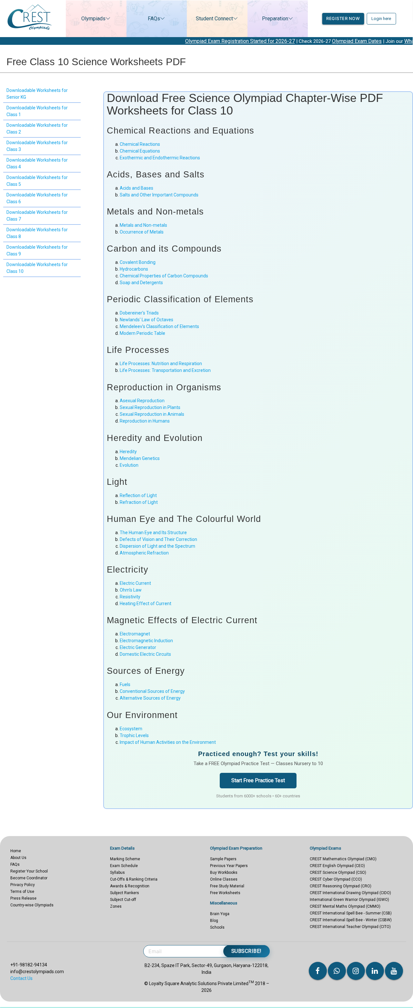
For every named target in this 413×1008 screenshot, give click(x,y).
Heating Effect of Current (145, 603)
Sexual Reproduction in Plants (150, 407)
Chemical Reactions (140, 144)
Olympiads (93, 18)
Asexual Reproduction (142, 400)
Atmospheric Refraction (144, 552)
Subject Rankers (124, 893)
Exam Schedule (124, 865)
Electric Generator (138, 647)
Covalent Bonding (138, 262)
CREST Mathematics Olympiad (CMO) (343, 859)
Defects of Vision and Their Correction (158, 539)
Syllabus (117, 872)
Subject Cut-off (123, 899)
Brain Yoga (219, 914)
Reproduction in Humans (145, 421)
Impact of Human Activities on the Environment (168, 742)
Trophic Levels (134, 735)
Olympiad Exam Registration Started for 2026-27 (208, 41)
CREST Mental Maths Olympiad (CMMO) (345, 906)
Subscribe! (246, 951)
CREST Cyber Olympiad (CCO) (336, 879)
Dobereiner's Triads (139, 312)
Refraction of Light (139, 502)
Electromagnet (135, 633)
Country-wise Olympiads (32, 905)
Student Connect (214, 18)
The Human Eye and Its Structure (153, 532)
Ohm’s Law (131, 590)
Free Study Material (227, 886)
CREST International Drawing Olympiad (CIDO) (350, 893)
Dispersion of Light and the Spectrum (157, 546)
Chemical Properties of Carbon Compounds (164, 275)
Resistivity (130, 596)
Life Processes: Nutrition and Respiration (161, 363)
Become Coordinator (28, 878)
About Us (18, 857)
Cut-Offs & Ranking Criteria (133, 879)
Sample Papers (223, 859)
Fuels (125, 684)
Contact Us (21, 978)
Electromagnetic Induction (146, 640)
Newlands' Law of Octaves (146, 319)
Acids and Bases (136, 188)
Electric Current (135, 583)
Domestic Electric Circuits (145, 654)
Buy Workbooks (223, 872)
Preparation (275, 18)
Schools (217, 927)
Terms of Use (22, 891)
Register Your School (29, 871)
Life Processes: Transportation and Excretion (165, 370)
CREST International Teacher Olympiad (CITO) (350, 926)
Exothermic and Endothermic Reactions (160, 157)
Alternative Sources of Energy (150, 698)
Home (15, 851)
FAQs (154, 18)
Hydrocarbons (134, 269)
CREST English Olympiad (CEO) (337, 865)
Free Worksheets (225, 893)
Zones (116, 906)
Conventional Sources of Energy (152, 691)
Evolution (129, 465)
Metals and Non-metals (143, 225)
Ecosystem (131, 728)
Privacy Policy (22, 885)
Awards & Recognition (129, 886)
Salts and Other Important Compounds (159, 194)
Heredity (128, 451)
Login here (381, 18)
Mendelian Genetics (140, 458)
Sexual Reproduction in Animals (152, 414)
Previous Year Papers (229, 865)
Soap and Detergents (141, 282)
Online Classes (223, 879)
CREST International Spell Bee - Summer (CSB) (351, 913)
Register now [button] (343, 18)
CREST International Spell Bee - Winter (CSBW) (351, 920)
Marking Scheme (125, 859)
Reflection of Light (138, 495)
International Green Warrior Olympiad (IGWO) (349, 899)
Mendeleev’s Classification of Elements (159, 326)
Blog (214, 920)
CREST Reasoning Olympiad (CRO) (340, 886)
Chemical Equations (140, 151)
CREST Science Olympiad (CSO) (338, 872)
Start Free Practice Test (258, 780)
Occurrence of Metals (142, 232)
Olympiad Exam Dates (325, 41)
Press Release (23, 898)
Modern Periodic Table (142, 333)
